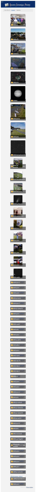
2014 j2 (15, 313)
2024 (14, 53)
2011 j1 (15, 423)
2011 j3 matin (17, 407)
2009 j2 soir (16, 472)
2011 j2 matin (17, 413)
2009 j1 (15, 484)
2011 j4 (15, 397)
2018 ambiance (17, 216)
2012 (14, 376)
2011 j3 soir (16, 402)
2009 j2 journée (17, 479)
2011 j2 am (16, 418)
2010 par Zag (17, 439)
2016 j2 (15, 252)
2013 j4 (15, 329)
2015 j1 (15, 293)
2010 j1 (15, 461)
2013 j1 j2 (16, 340)
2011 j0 (15, 428)
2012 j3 (15, 381)
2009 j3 (15, 466)
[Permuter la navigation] (2, 1)
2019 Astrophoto (18, 155)
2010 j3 (15, 451)
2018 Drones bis (18, 179)
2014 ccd (16, 324)
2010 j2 (15, 456)
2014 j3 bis (16, 298)
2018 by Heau (17, 203)
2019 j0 (15, 136)
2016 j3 (15, 240)
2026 (14, 25)
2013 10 (15, 360)
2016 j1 (15, 265)
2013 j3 (15, 334)
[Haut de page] (34, 490)
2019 (14, 100)
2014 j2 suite (17, 308)
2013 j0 (15, 350)
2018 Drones (17, 191)
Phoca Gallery (29, 487)
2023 (14, 68)
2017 (14, 228)
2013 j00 (15, 345)
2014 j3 (15, 303)
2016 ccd (16, 277)
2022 (14, 82)
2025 (14, 39)
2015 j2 (15, 287)
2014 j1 (15, 319)
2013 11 (15, 355)
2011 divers (16, 433)
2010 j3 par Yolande (16, 445)
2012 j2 (15, 387)
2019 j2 (15, 118)
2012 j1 (15, 392)
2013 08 (15, 371)
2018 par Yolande (15, 166)
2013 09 (15, 366)
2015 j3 (15, 282)
